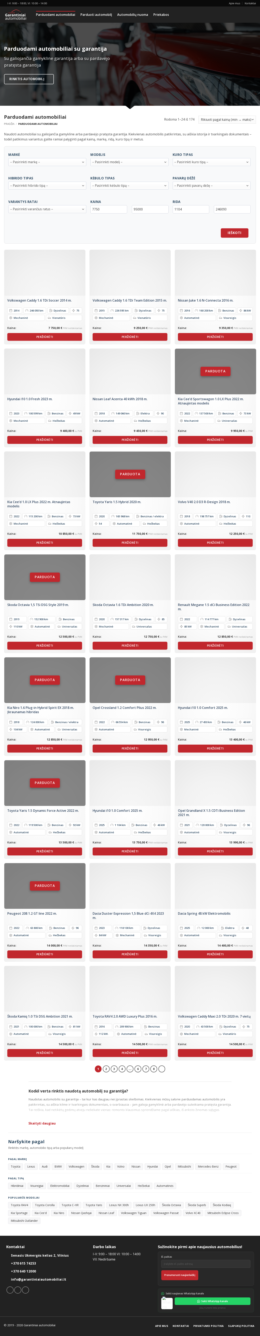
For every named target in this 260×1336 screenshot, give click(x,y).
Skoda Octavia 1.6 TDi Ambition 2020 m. (123, 605)
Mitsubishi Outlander (24, 1221)
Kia (108, 1166)
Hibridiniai (17, 1186)
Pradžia (9, 124)
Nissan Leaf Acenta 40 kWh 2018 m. (120, 399)
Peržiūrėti (44, 337)
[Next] (161, 1068)
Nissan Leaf (106, 1213)
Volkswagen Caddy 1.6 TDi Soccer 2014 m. (39, 300)
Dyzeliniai (82, 1186)
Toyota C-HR (70, 1205)
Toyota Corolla (45, 1205)
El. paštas (166, 1256)
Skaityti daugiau (42, 1123)
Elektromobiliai (59, 1186)
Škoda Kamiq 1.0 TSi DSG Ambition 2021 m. (40, 1016)
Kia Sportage (19, 1213)
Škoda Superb (197, 1205)
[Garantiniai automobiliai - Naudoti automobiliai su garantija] (17, 14)
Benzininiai (103, 1186)
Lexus (31, 1166)
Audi (45, 1166)
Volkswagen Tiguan (133, 1213)
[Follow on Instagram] (17, 1290)
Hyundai (152, 1166)
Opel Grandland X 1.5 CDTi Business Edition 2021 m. (211, 813)
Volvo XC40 (193, 1213)
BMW (58, 1166)
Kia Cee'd (41, 1213)
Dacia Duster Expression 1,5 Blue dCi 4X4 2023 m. (128, 915)
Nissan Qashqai (81, 1213)
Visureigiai (36, 1186)
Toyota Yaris (94, 1205)
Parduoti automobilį (96, 14)
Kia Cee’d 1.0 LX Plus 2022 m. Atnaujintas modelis (38, 504)
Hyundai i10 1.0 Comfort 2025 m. (203, 708)
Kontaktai (250, 3)
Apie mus (234, 3)
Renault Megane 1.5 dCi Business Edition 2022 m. (213, 607)
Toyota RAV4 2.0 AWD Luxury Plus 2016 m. (125, 1016)
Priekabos (161, 14)
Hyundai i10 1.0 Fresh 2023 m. (30, 399)
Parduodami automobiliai (55, 14)
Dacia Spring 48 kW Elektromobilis (204, 913)
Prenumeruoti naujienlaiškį (179, 1275)
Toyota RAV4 (19, 1205)
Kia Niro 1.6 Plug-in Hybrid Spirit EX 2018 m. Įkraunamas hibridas (40, 710)
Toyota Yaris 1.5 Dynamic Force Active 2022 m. (43, 811)
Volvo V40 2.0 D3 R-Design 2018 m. (204, 502)
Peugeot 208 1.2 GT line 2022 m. (32, 913)
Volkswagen (76, 1166)
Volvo (121, 1166)
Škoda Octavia (171, 1205)
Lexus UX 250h (145, 1205)
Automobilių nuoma (132, 14)
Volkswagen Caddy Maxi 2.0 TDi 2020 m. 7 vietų (214, 1016)
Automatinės (165, 1186)
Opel (168, 1166)
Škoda (95, 1166)
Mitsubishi (184, 1166)
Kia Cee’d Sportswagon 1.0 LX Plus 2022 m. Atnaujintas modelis (211, 401)
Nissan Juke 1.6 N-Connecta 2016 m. (205, 300)
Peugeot (231, 1166)
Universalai (124, 1186)
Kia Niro (59, 1213)
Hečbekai (144, 1186)
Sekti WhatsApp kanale (214, 1301)
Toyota (15, 1166)
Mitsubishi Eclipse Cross (223, 1213)
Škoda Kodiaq (222, 1205)
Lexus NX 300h (119, 1205)
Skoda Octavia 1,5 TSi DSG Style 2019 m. (38, 605)
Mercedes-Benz (208, 1166)
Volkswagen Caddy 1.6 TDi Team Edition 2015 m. (130, 300)
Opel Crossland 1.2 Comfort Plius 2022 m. (125, 708)
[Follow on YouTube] (25, 1290)
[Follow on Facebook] (10, 1290)
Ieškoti (235, 233)
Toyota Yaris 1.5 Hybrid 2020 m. (117, 502)
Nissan (135, 1166)
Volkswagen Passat (166, 1213)
